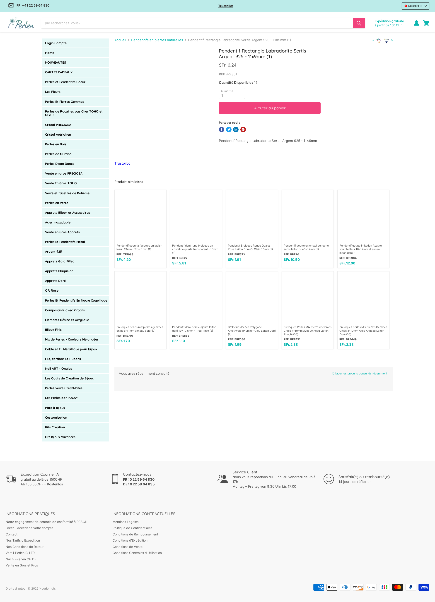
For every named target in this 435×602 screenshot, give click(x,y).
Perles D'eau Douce (59, 164)
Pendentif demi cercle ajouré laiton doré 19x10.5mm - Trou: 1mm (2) (194, 328)
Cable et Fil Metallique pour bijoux (71, 349)
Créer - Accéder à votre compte (29, 528)
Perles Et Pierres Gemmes (64, 102)
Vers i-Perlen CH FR (20, 553)
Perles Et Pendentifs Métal (65, 242)
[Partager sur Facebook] (221, 129)
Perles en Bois (55, 144)
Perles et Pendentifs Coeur (65, 82)
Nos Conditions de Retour (25, 547)
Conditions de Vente (128, 547)
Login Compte (56, 43)
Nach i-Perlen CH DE (21, 559)
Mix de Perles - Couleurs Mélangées (72, 339)
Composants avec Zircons (65, 310)
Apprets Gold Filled (60, 261)
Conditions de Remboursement (135, 534)
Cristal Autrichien (58, 134)
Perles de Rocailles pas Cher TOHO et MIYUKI (74, 113)
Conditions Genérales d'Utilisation (137, 553)
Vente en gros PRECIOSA (63, 173)
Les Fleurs (52, 92)
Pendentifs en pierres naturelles (157, 40)
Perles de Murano (58, 154)
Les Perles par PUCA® (61, 398)
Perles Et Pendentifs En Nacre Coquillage (76, 300)
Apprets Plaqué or (59, 271)
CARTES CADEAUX (58, 72)
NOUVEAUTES (55, 62)
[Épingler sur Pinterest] (243, 129)
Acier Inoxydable (57, 222)
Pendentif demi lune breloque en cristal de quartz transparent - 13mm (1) (195, 249)
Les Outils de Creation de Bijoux (69, 378)
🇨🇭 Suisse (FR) (413, 5)
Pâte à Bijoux (55, 408)
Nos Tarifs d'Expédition (23, 540)
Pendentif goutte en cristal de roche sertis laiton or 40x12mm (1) (306, 247)
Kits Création (55, 427)
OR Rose (51, 290)
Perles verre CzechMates (63, 388)
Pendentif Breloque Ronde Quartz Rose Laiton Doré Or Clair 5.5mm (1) (250, 247)
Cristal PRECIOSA (58, 125)
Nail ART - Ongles (58, 369)
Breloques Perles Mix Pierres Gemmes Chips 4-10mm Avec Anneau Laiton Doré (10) (363, 330)
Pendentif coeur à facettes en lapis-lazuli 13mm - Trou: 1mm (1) (139, 247)
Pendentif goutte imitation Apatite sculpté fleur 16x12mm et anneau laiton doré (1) (360, 249)
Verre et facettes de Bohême (67, 193)
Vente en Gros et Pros (22, 565)
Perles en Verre (56, 203)
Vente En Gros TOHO (61, 183)
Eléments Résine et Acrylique (67, 320)
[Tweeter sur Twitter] (229, 129)
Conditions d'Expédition (130, 540)
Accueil (120, 40)
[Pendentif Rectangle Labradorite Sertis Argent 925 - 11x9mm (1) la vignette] (123, 61)
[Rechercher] (359, 23)
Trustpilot (225, 6)
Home (49, 53)
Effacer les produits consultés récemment (359, 373)
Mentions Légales (125, 522)
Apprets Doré (55, 281)
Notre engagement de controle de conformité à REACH (46, 522)
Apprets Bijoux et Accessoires (67, 213)
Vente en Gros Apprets (62, 232)
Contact (11, 534)
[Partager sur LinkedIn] (236, 129)
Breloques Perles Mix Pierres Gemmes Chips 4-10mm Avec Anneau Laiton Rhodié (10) (307, 330)
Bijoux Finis (53, 330)
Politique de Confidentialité (132, 528)
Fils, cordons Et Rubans (63, 359)
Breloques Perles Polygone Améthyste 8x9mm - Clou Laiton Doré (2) (252, 330)
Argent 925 (53, 251)
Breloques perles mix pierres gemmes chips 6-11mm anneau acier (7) (139, 328)
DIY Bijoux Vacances (60, 437)
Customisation (56, 417)
